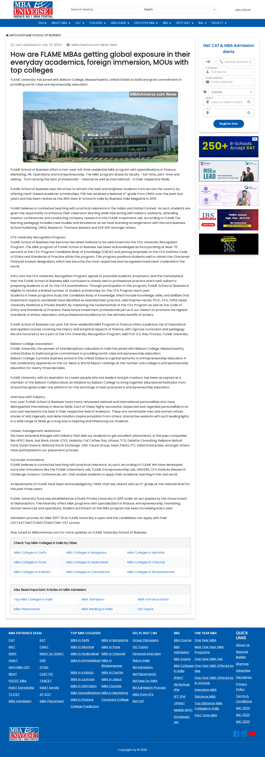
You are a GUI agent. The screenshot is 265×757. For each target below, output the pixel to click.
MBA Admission (92, 599)
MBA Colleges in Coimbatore (88, 572)
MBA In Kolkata (82, 672)
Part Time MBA (206, 715)
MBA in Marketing (114, 693)
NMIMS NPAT (183, 710)
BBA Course (182, 640)
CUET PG (46, 674)
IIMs (200, 23)
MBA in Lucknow (83, 679)
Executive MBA (206, 690)
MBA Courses (111, 686)
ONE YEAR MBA (206, 633)
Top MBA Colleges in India (33, 599)
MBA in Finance (82, 699)
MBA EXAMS (118, 23)
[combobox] (231, 92)
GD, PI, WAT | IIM (144, 633)
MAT (12, 647)
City (209, 108)
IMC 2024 (243, 708)
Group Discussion (145, 640)
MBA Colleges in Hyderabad (87, 562)
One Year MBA (205, 640)
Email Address (214, 78)
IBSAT (13, 674)
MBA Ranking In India (97, 609)
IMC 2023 (243, 715)
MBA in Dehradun (84, 686)
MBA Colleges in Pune (30, 562)
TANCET (46, 681)
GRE (43, 660)
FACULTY (217, 23)
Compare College (115, 699)
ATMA (44, 667)
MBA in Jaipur (111, 679)
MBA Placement (26, 609)
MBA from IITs (142, 694)
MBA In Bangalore (114, 640)
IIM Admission (142, 667)
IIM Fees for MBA (145, 681)
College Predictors (85, 706)
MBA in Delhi (80, 640)
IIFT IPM (179, 696)
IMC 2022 (243, 721)
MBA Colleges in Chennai (146, 562)
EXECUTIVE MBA (144, 23)
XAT (43, 640)
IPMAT (178, 678)
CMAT (44, 647)
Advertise (243, 670)
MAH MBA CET (19, 667)
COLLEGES (95, 23)
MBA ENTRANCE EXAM (25, 633)
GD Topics (145, 609)
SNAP (12, 654)
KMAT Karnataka (21, 687)
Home (42, 23)
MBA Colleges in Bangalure (86, 552)
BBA (165, 23)
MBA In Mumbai (82, 647)
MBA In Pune (110, 647)
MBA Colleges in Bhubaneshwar (151, 572)
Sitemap (242, 664)
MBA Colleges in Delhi (30, 552)
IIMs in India (141, 660)
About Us (243, 645)
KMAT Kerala (49, 687)
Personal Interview (146, 654)
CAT (78, 23)
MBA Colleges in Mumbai (145, 552)
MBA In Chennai (113, 654)
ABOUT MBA (59, 23)
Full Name (212, 67)
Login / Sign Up (243, 9)
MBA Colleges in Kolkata (32, 572)
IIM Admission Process (149, 687)
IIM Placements (144, 674)
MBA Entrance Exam (153, 599)
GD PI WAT (183, 23)
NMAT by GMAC (52, 654)
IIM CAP (138, 701)
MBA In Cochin (112, 672)
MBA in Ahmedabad (85, 660)
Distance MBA (205, 696)
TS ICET (14, 694)
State (210, 98)
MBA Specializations (86, 693)
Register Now (229, 124)
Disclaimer (244, 677)
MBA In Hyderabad (85, 654)
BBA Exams (182, 659)
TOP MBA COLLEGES (86, 633)
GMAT (13, 660)
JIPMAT (179, 703)
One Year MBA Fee (209, 659)
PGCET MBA (18, 681)
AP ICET (45, 694)
